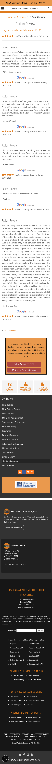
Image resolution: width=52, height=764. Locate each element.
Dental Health (8, 465)
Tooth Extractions (34, 680)
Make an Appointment (12, 417)
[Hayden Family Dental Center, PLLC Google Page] (28, 472)
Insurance (6, 430)
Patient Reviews (10, 461)
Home (9, 17)
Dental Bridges (15, 704)
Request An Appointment (25, 370)
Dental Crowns (31, 696)
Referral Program (10, 435)
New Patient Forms (11, 409)
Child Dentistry (18, 680)
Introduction (7, 404)
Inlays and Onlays (34, 717)
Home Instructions (10, 448)
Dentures (29, 704)
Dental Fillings (15, 696)
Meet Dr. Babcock (13, 527)
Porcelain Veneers (17, 721)
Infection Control (10, 439)
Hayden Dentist (8, 616)
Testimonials (8, 452)
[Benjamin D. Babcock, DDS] (6, 511)
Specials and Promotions (13, 422)
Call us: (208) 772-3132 (24, 364)
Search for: (12, 630)
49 (9, 330)
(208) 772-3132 (12, 556)
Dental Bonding (17, 717)
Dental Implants (16, 700)
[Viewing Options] (5, 758)
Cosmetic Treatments (40, 734)
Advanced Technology (12, 443)
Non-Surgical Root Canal (35, 700)
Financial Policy (9, 426)
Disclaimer (27, 739)
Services (25, 734)
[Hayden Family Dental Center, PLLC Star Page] (20, 472)
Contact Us (16, 739)
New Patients (8, 413)
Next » (13, 330)
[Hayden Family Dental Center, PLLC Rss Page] (32, 472)
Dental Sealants (34, 676)
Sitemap (37, 739)
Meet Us (42, 737)
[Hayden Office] (6, 546)
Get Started (22, 17)
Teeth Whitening (34, 721)
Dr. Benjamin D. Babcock (26, 616)
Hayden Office (26, 594)
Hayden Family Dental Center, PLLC (26, 8)
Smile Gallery (8, 456)
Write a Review (31, 737)
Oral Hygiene (18, 676)
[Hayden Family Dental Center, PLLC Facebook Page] (24, 472)
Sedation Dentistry (14, 737)
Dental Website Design (20, 743)
